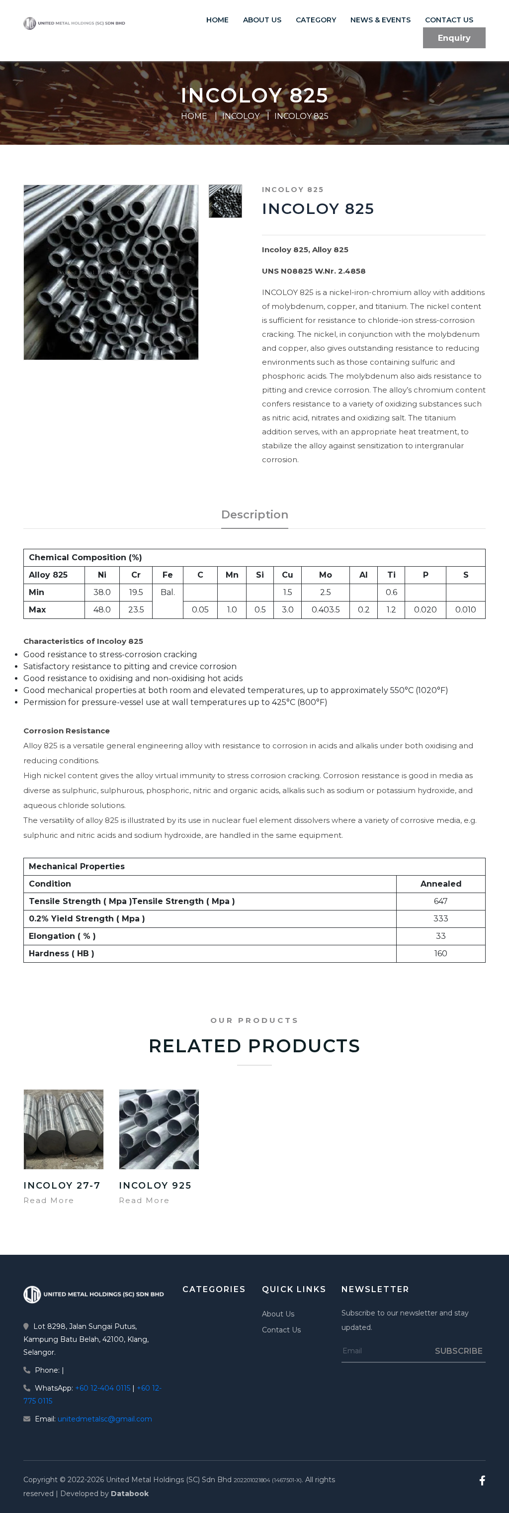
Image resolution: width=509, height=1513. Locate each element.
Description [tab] (254, 514)
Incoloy (240, 116)
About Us (262, 19)
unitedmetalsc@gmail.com (105, 1418)
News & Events (380, 19)
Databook (130, 1493)
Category (316, 19)
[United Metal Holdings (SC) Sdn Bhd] (95, 1295)
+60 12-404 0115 (102, 1388)
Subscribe (459, 1351)
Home (217, 19)
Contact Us (449, 19)
